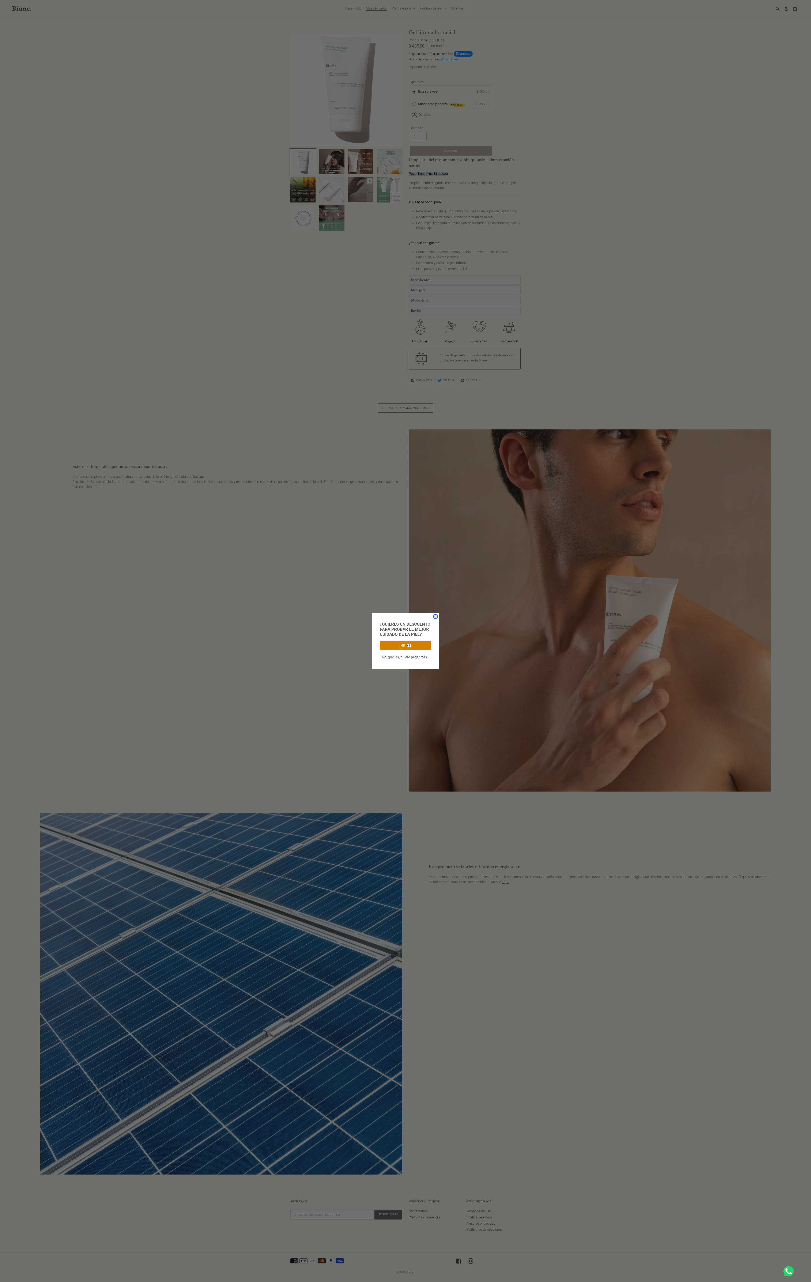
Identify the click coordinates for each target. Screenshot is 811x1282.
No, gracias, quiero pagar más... (405, 657)
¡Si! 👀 (405, 645)
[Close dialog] (435, 616)
